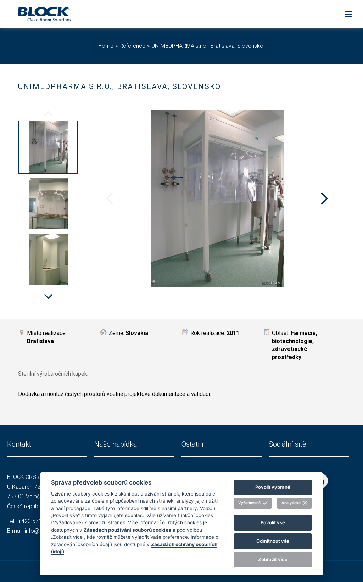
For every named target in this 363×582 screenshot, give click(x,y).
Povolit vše (273, 522)
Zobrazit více (272, 559)
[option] (48, 148)
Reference (132, 46)
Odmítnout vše (272, 541)
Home (105, 46)
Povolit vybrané (272, 487)
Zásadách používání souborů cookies (127, 530)
